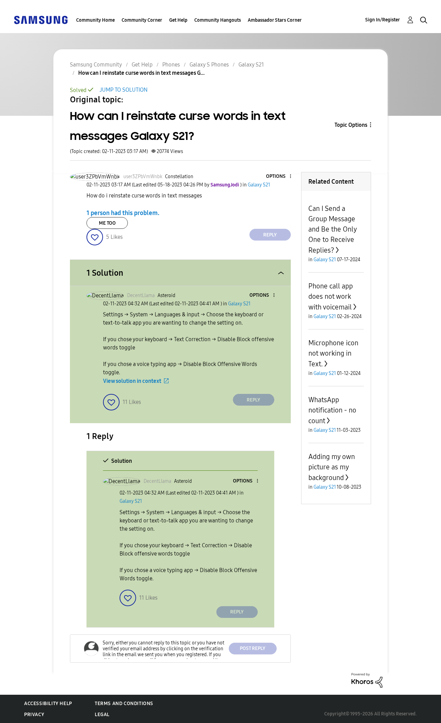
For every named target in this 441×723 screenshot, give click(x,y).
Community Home (95, 20)
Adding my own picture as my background (331, 467)
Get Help (178, 20)
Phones (171, 64)
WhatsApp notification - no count (332, 410)
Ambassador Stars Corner (275, 20)
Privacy (34, 714)
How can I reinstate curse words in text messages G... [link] (141, 73)
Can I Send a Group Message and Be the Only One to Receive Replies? (332, 229)
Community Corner (142, 20)
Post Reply (252, 648)
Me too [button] (107, 223)
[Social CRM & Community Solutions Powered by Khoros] (366, 679)
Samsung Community (96, 64)
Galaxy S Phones (209, 64)
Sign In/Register (382, 20)
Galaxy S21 (251, 64)
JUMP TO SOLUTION (123, 89)
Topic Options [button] (351, 125)
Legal (102, 714)
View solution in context (132, 381)
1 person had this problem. (123, 213)
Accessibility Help (48, 703)
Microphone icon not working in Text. (333, 353)
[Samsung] (41, 19)
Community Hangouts (217, 20)
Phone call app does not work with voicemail (330, 296)
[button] (279, 176)
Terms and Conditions (124, 703)
